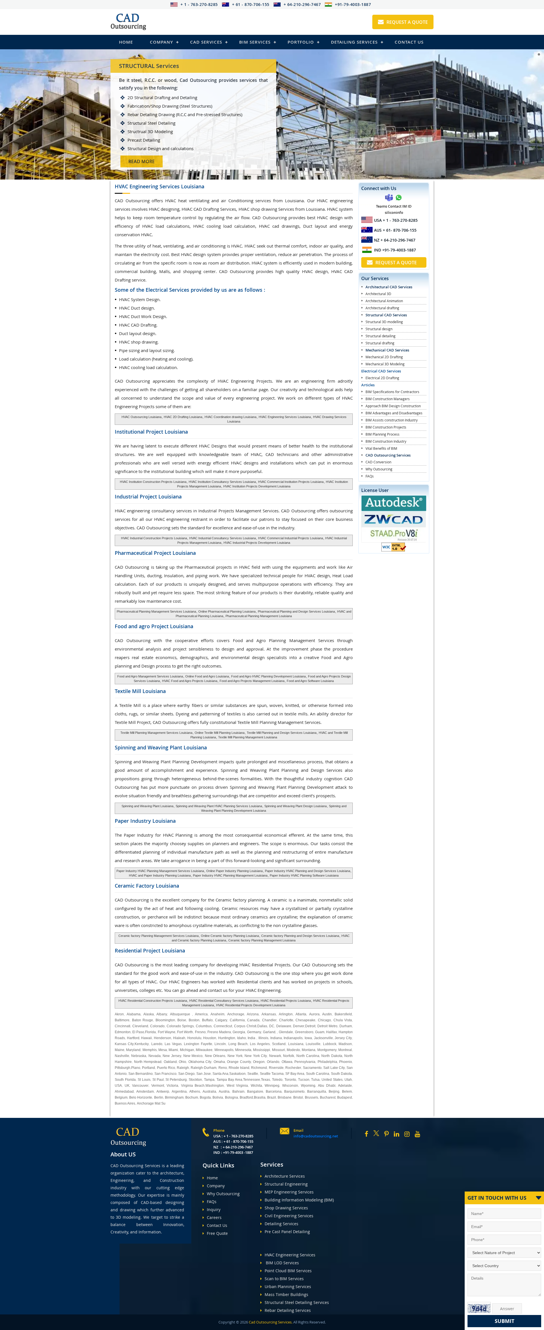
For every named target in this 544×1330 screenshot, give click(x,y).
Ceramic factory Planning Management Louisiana (262, 940)
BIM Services (255, 42)
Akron (119, 1014)
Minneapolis (223, 1050)
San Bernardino (140, 1074)
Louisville (313, 1044)
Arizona (253, 1014)
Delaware (283, 1026)
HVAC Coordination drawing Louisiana (230, 417)
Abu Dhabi (326, 1086)
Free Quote (217, 1233)
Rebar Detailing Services (288, 1310)
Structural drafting (380, 343)
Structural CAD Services (386, 314)
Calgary (221, 1020)
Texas (265, 1080)
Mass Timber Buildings (286, 1294)
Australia (209, 1092)
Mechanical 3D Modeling (385, 364)
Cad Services (206, 42)
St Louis (144, 1080)
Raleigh (183, 1068)
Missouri (278, 1050)
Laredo (156, 1044)
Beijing (334, 1092)
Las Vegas (173, 1044)
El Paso (138, 1032)
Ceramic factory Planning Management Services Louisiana (158, 935)
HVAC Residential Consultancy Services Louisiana (223, 1000)
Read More (141, 161)
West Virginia (237, 1086)
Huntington (226, 1038)
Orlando (273, 1062)
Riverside (276, 1068)
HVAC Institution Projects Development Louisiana (256, 486)
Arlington (286, 1014)
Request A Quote (407, 22)
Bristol (298, 1097)
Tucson (303, 1080)
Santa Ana (220, 1074)
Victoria (172, 1086)
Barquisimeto (294, 1092)
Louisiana (295, 1044)
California (237, 1020)
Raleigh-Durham (203, 1068)
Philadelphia (327, 1062)
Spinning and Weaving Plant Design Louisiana (295, 806)
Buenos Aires (125, 1103)
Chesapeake (305, 1020)
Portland (148, 1068)
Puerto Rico (166, 1068)
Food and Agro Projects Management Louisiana (252, 681)
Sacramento (312, 1068)
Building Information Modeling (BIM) (299, 1200)
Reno (222, 1068)
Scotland (279, 1044)
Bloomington (165, 1020)
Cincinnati (122, 1026)
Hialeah (179, 1038)
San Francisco (165, 1074)
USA (118, 1086)
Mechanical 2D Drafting (384, 357)
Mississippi (261, 1050)
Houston (209, 1038)
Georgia (239, 1032)
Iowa (308, 1038)
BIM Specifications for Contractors (392, 391)
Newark (275, 1056)
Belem (347, 1092)
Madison (345, 1044)
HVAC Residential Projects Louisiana (286, 1000)
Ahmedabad (124, 1092)
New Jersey (172, 1056)
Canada (253, 1020)
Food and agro (154, 626)
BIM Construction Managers (388, 399)
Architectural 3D (378, 293)
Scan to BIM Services (284, 1278)
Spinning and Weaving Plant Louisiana (147, 806)
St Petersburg (176, 1080)
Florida (150, 1032)
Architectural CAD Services (389, 286)
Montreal (345, 1050)
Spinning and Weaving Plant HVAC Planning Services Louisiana (219, 806)
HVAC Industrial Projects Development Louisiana (256, 542)
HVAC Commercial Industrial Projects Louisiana (290, 538)
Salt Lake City (334, 1068)
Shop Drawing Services (286, 1207)
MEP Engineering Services (289, 1192)
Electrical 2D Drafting (382, 378)
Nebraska (138, 1056)
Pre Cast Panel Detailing (287, 1231)
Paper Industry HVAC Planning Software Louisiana (304, 875)
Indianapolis (293, 1038)
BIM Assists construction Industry (392, 420)
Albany (161, 1014)
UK (127, 1086)
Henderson (162, 1038)
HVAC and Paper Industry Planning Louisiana (160, 875)
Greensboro (304, 1032)
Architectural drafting (382, 308)
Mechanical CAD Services (387, 350)
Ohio (182, 1062)
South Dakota (341, 1074)
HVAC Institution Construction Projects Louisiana (153, 481)
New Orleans (215, 1056)
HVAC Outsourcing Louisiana (142, 417)
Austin (327, 1014)
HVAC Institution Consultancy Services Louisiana (222, 481)
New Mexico (193, 1056)
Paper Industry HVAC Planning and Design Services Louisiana (307, 871)
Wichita (256, 1086)
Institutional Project (151, 431)
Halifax (331, 1032)
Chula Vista (342, 1020)
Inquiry (213, 1209)
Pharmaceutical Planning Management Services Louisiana (156, 611)
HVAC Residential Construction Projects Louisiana (152, 1000)
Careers (214, 1217)
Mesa (162, 1050)
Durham (345, 1026)
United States (332, 1080)
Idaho (241, 1038)
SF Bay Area (294, 1074)
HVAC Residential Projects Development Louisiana (250, 1005)
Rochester (293, 1068)
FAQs (370, 476)
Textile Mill (140, 691)
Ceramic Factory (147, 885)
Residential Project (150, 950)
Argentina (179, 1092)
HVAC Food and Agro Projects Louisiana (189, 681)
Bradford (246, 1097)
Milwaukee (204, 1050)
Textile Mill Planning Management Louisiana (247, 737)
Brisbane (285, 1097)
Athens (194, 1092)
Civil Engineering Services (289, 1215)
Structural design (379, 329)
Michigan (187, 1050)
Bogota (205, 1097)
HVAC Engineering (159, 186)
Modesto (293, 1050)
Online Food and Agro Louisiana (207, 676)
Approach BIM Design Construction (393, 406)
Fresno (200, 1032)
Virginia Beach (193, 1086)
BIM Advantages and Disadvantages (394, 413)
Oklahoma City (200, 1062)
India (251, 1038)
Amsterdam (145, 1092)
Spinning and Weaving (161, 747)
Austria (224, 1092)
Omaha (219, 1062)
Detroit (310, 1026)
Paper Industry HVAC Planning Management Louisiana (229, 875)
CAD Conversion (378, 462)
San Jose (203, 1074)
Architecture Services (285, 1176)
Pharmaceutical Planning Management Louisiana (258, 616)
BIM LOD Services (282, 1262)
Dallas (262, 1026)
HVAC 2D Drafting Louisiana (183, 417)
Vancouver (140, 1086)
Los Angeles (259, 1044)
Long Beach (238, 1044)
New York (235, 1056)
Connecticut (223, 1026)
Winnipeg (272, 1086)
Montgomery (327, 1050)
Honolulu (194, 1038)
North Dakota (331, 1056)
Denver (298, 1026)
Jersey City (343, 1038)
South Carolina (317, 1074)
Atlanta (301, 1014)
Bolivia (217, 1097)
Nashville (122, 1056)
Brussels (311, 1097)
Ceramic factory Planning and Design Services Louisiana (299, 935)
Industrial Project (148, 496)
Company (161, 42)
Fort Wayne (166, 1032)
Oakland (170, 1062)
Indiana (276, 1038)
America (201, 1014)
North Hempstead (148, 1062)
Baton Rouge (142, 1020)
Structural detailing (381, 336)
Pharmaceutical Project (155, 552)
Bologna (231, 1097)
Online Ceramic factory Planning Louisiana (229, 935)
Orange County (239, 1062)
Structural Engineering (286, 1184)
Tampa (209, 1080)
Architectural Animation (384, 301)
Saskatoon (237, 1074)
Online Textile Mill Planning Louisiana (219, 732)
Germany (254, 1032)
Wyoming (308, 1086)
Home (126, 42)
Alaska (148, 1014)
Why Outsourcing (379, 469)
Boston (194, 1020)
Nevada (154, 1056)
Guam (319, 1032)
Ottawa (287, 1062)
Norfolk (288, 1056)
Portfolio (301, 42)
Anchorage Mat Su (151, 1103)
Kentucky (142, 1044)
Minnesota (243, 1050)
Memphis (150, 1050)
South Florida (125, 1080)
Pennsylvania (304, 1062)
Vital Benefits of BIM (381, 448)
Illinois (263, 1038)
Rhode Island (239, 1068)
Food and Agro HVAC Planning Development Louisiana (268, 676)
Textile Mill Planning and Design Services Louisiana (281, 732)
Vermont (157, 1086)
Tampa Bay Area (229, 1080)
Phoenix (345, 1062)
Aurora (314, 1014)
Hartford (133, 1038)
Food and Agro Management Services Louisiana (150, 676)
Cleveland (140, 1026)
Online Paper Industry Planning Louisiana (234, 871)
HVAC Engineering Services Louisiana (284, 417)
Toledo (277, 1080)
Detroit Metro (327, 1026)
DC (271, 1026)
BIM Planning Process (383, 434)
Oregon (259, 1062)
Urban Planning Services (288, 1286)
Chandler (269, 1020)
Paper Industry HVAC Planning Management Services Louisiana (160, 871)
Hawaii (146, 1038)
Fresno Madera (219, 1032)
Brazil (271, 1097)
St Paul (158, 1080)
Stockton (195, 1080)
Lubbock (329, 1044)
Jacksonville (323, 1038)
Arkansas (269, 1014)
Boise (181, 1020)
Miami (173, 1050)
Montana (308, 1050)
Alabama (134, 1014)
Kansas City (124, 1044)
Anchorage (235, 1014)
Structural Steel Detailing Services (297, 1302)
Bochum (191, 1097)
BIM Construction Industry (386, 441)
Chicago (324, 1020)
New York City (256, 1056)
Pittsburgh (122, 1068)
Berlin (158, 1097)
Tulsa (315, 1080)
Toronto (289, 1080)
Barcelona (274, 1092)
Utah (348, 1080)
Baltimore (122, 1020)
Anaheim (217, 1014)
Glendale (286, 1032)
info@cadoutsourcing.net (316, 1136)
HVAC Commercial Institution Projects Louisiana (291, 481)
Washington (214, 1086)
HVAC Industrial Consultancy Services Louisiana (222, 538)
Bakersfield (343, 1014)
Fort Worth (185, 1032)
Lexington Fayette (198, 1044)
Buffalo (207, 1020)
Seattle (252, 1074)
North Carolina (307, 1056)
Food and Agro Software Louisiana (310, 681)
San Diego (186, 1074)
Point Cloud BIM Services (288, 1270)
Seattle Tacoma (272, 1074)
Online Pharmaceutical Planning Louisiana (227, 611)
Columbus (204, 1026)
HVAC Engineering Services (290, 1254)
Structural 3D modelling (384, 321)
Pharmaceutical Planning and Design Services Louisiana (296, 611)
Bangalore (255, 1092)
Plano (135, 1068)
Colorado (157, 1026)
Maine (119, 1050)
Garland (269, 1032)
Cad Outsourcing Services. (270, 1322)
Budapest (344, 1097)
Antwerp (162, 1092)
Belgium (121, 1097)
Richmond (259, 1068)
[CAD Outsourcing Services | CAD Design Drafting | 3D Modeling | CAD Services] (128, 22)
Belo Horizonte (140, 1097)
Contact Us (409, 42)
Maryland (133, 1050)
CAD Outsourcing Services (388, 455)
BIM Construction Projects (386, 427)
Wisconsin (290, 1086)
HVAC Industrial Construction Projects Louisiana (154, 538)
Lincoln (220, 1044)
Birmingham (174, 1097)
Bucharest (327, 1097)
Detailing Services (354, 42)
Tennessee (251, 1080)
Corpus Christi (245, 1026)
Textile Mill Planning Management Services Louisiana (156, 732)
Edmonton (123, 1032)
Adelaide (345, 1086)
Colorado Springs (180, 1026)
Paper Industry (145, 820)
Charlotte (286, 1020)
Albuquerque (181, 1014)
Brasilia (259, 1097)
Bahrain (238, 1092)
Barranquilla (316, 1092)
